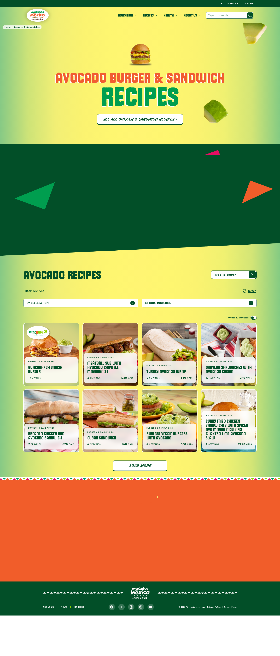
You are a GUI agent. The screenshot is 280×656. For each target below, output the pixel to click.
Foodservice (230, 4)
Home (8, 27)
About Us (48, 607)
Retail (249, 4)
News (64, 607)
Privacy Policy (214, 607)
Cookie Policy (230, 607)
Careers (79, 607)
